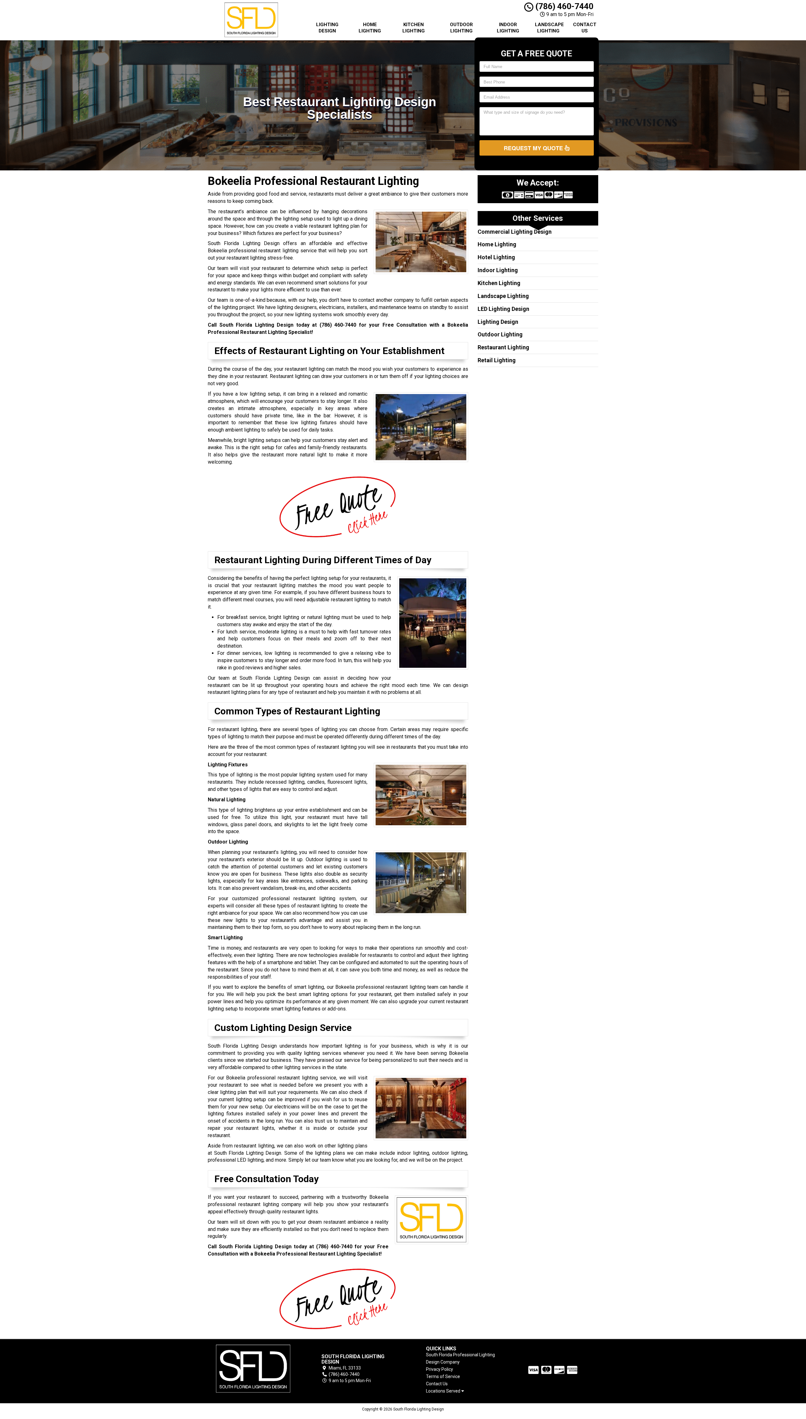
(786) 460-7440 (563, 6)
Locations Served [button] (443, 1391)
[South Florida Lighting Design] (253, 1369)
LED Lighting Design (503, 309)
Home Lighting (370, 28)
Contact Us (584, 28)
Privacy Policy (439, 1369)
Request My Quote (534, 148)
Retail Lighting (497, 360)
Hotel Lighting (496, 257)
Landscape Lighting (549, 28)
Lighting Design (327, 28)
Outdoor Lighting (461, 28)
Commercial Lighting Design (515, 231)
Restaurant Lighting (503, 347)
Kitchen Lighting (413, 28)
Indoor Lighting (508, 28)
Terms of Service (443, 1376)
